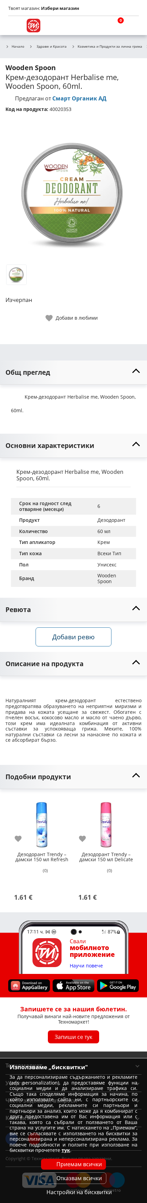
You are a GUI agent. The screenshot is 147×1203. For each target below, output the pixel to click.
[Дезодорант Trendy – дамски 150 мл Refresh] (41, 822)
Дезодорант (111, 520)
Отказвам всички (79, 1178)
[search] (99, 25)
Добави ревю (73, 636)
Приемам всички (79, 1164)
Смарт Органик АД (79, 98)
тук (66, 1150)
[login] (132, 25)
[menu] (15, 25)
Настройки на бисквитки (79, 1192)
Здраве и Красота (52, 46)
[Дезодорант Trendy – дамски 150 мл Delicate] (106, 822)
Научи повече (86, 966)
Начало (18, 47)
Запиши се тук (73, 1037)
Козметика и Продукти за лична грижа (110, 47)
